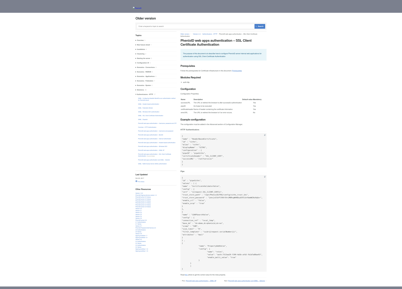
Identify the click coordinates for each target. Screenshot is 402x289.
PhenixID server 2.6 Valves (143, 207)
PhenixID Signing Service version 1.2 (146, 195)
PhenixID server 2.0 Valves (143, 197)
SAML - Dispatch (143, 119)
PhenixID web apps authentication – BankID (150, 135)
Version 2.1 (138, 210)
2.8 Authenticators (140, 230)
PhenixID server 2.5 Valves (143, 205)
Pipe (182, 171)
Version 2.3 (197, 34)
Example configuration (193, 119)
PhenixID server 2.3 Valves (143, 201)
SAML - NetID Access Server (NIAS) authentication (152, 164)
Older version (184, 34)
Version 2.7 (138, 226)
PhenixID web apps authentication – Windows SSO (152, 146)
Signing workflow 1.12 (141, 249)
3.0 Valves (138, 247)
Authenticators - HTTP (209, 34)
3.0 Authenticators (140, 245)
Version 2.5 (138, 218)
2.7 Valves (138, 224)
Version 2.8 (138, 233)
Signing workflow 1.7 (141, 235)
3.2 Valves (138, 243)
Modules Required (190, 77)
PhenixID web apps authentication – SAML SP (201, 281)
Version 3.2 (138, 239)
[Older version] (137, 8)
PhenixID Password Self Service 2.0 (145, 228)
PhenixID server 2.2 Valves (143, 199)
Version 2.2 (138, 212)
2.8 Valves (138, 232)
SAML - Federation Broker (145, 108)
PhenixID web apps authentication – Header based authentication (156, 142)
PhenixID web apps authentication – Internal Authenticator (154, 139)
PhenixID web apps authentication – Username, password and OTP (157, 123)
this (186, 274)
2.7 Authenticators (140, 222)
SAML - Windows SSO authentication (148, 112)
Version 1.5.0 (139, 193)
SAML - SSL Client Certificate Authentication (150, 115)
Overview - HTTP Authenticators (147, 127)
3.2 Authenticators (140, 241)
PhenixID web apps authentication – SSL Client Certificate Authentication (154, 155)
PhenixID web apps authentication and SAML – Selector (246, 281)
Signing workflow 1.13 (141, 251)
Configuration (188, 88)
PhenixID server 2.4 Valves (143, 203)
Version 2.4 (138, 216)
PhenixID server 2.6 (141, 220)
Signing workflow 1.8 (141, 237)
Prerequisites (187, 65)
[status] (223, 55)
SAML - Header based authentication (148, 104)
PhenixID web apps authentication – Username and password (155, 131)
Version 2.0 (138, 208)
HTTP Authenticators (189, 130)
